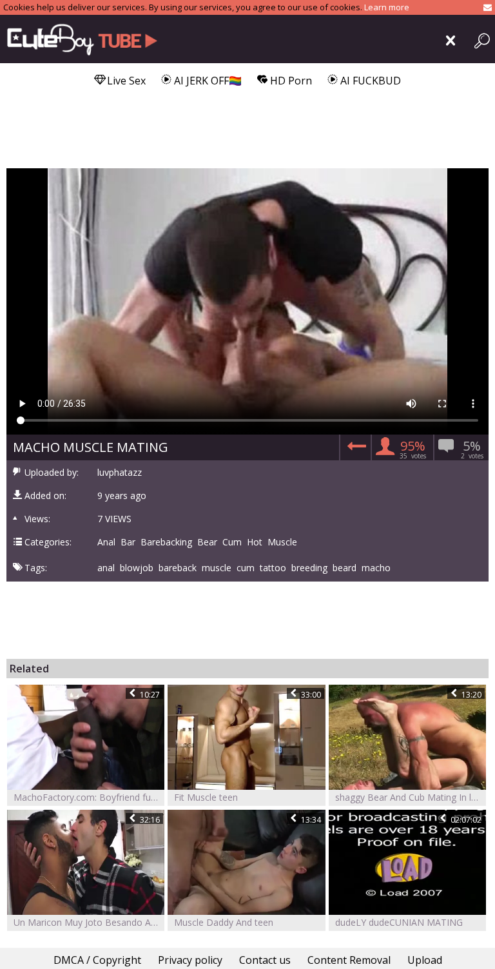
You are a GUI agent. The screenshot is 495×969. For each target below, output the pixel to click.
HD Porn (289, 80)
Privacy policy (190, 960)
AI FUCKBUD (369, 80)
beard (344, 568)
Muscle (282, 542)
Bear (207, 542)
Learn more (386, 7)
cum (246, 568)
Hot (254, 542)
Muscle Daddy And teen (223, 922)
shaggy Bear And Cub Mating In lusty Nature (410, 797)
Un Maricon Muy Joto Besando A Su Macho (89, 922)
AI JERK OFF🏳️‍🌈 (206, 80)
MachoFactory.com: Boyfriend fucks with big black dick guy (89, 797)
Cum (232, 542)
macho (376, 568)
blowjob (136, 568)
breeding (309, 568)
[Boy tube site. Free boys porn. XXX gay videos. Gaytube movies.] (85, 39)
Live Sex (125, 80)
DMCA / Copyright (97, 960)
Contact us (265, 960)
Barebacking (166, 542)
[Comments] (355, 450)
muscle (216, 568)
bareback (178, 568)
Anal (106, 542)
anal (106, 568)
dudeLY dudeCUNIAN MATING (399, 922)
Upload (424, 960)
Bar (128, 542)
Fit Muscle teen (206, 797)
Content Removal (349, 960)
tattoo (273, 568)
